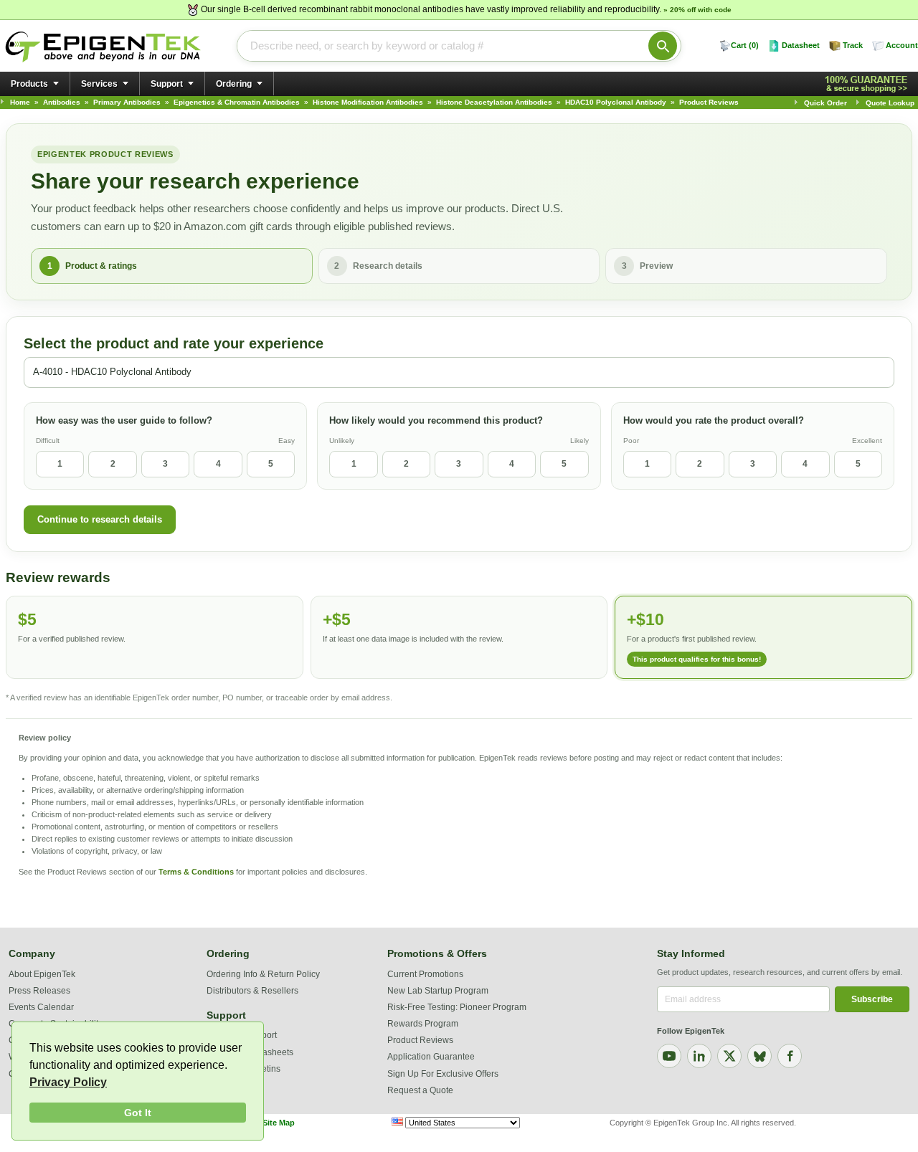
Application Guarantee (431, 1057)
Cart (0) (745, 45)
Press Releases (39, 991)
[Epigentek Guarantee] (868, 84)
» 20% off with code (697, 10)
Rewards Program (422, 1024)
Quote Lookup (890, 103)
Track (853, 45)
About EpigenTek (42, 974)
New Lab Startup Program (437, 991)
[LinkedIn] (699, 1056)
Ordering (234, 84)
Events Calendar (41, 1007)
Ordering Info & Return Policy (263, 974)
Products (29, 84)
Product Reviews (420, 1040)
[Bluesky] (759, 1056)
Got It (137, 1112)
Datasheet (801, 45)
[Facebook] (789, 1056)
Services (99, 84)
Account (902, 45)
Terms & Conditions (196, 871)
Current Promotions (425, 974)
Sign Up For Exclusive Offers (442, 1074)
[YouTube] (669, 1056)
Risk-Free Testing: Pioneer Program (456, 1007)
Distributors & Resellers (252, 991)
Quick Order (825, 103)
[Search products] (662, 46)
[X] (729, 1056)
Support (167, 84)
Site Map (278, 1122)
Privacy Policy (68, 1082)
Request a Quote (420, 1090)
